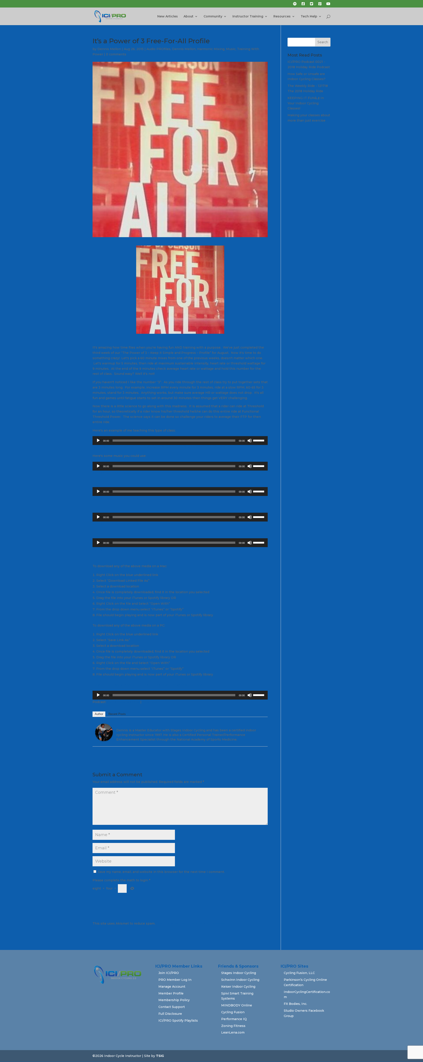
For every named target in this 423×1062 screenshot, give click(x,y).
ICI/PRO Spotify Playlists (178, 1021)
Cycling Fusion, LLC (299, 973)
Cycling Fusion (233, 1012)
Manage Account (171, 987)
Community (213, 16)
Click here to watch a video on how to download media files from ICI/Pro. (151, 685)
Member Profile (171, 993)
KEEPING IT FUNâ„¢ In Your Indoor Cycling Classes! (306, 103)
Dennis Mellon (109, 49)
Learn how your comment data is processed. (191, 923)
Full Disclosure (170, 1014)
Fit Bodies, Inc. (295, 1004)
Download (150, 702)
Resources (282, 16)
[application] (180, 440)
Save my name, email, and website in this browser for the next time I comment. (161, 872)
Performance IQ (234, 1019)
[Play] (98, 440)
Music (231, 49)
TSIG (160, 1056)
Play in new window (123, 702)
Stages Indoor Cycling (238, 973)
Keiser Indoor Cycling (238, 987)
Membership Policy (174, 1000)
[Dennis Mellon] (104, 739)
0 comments (116, 54)
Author (99, 714)
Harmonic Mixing (210, 49)
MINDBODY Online (236, 1005)
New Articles (167, 16)
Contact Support (171, 1007)
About (188, 16)
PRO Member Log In (174, 980)
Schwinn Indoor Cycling (240, 980)
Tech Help (309, 16)
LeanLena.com (233, 1032)
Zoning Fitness (233, 1026)
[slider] (259, 440)
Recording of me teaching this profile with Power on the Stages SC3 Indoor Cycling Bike (163, 447)
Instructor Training (247, 16)
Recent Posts (117, 714)
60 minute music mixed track (116, 473)
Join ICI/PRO (168, 973)
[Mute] (249, 440)
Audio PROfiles (159, 49)
